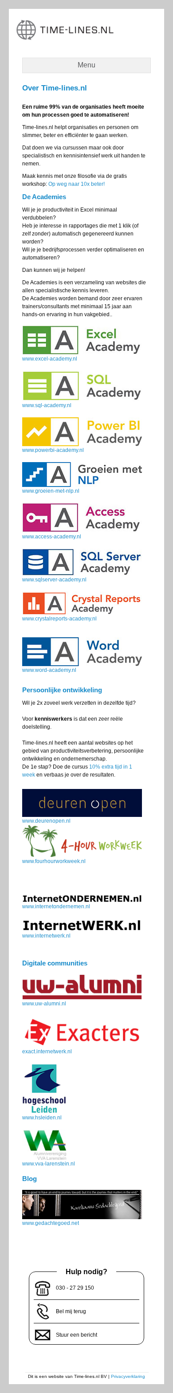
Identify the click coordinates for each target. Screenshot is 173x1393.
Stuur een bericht (76, 1335)
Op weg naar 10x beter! (76, 184)
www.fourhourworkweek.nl (54, 861)
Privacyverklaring (128, 1376)
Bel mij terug (71, 1311)
